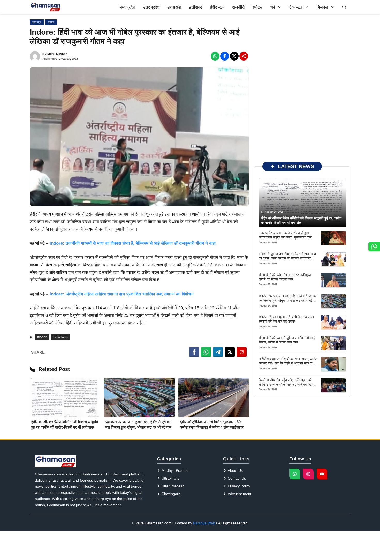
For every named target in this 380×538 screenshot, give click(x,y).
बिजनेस (322, 7)
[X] (234, 56)
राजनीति (238, 7)
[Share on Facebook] (194, 352)
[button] (344, 7)
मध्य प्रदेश (127, 7)
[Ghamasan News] (45, 7)
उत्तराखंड (174, 7)
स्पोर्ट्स (257, 7)
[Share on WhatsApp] (206, 352)
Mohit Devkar (57, 54)
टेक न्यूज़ (295, 7)
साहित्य (51, 22)
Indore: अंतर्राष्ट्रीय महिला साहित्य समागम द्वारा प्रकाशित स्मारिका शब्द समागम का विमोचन (122, 294)
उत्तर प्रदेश (151, 7)
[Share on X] (230, 352)
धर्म (272, 7)
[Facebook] (215, 56)
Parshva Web (204, 523)
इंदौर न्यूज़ (217, 7)
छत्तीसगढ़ (195, 7)
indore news (60, 337)
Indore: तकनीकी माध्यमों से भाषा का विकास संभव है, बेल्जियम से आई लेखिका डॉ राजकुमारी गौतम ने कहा (132, 243)
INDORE (42, 337)
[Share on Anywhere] (242, 352)
